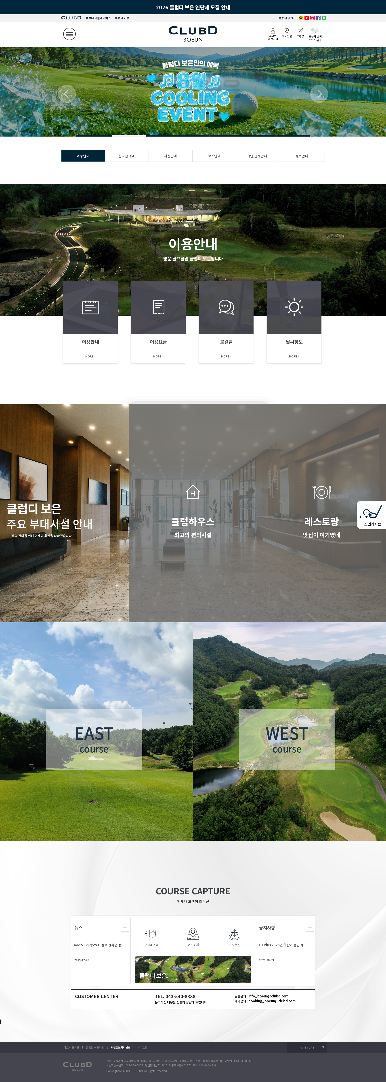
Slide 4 (92, 136)
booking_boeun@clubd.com (272, 1001)
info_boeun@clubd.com (268, 996)
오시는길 (234, 945)
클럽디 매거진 (287, 18)
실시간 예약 (127, 156)
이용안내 (83, 156)
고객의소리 (151, 945)
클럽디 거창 (122, 18)
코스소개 (193, 945)
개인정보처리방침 (120, 1047)
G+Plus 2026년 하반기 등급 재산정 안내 (284, 945)
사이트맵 (142, 1047)
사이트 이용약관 (70, 1047)
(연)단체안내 (258, 156)
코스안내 (214, 156)
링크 (90, 322)
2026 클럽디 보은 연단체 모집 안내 (193, 7)
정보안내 (302, 156)
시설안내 (170, 156)
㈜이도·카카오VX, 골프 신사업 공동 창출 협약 (99, 945)
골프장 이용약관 (95, 1047)
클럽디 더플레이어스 (98, 18)
